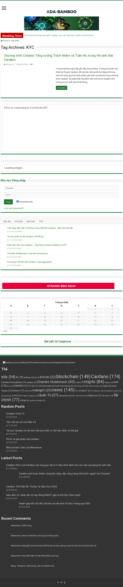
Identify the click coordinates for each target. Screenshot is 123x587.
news (63, 390)
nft (78, 391)
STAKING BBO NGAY (61, 286)
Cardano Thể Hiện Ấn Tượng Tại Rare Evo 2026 (31, 486)
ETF (30, 386)
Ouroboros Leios (112, 391)
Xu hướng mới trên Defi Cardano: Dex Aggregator (29, 262)
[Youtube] (64, 582)
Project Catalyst (29, 396)
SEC (75, 396)
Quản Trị (48, 395)
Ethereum (48, 386)
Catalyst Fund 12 (15, 413)
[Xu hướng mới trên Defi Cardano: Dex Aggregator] (3, 262)
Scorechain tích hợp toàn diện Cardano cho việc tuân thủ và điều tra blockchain (59, 35)
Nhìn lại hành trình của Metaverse (23, 447)
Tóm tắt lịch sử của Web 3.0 (21, 422)
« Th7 (4, 331)
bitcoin (48, 377)
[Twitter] (61, 582)
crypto (94, 381)
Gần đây (7, 221)
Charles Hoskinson (56, 382)
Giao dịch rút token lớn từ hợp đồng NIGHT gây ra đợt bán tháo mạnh (43, 495)
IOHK (28, 391)
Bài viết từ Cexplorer (57, 341)
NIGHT (86, 390)
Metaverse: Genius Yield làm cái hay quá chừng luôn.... (35, 535)
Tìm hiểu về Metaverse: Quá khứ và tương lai (27, 253)
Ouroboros (97, 391)
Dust (10, 386)
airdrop (29, 377)
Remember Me (26, 202)
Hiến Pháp (79, 386)
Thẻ (41, 221)
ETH (38, 386)
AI (19, 377)
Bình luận (31, 221)
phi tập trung (7, 396)
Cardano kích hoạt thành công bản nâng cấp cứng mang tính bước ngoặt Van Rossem (64, 473)
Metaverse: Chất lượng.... (22, 525)
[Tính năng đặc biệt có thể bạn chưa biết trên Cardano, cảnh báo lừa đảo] (3, 228)
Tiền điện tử (107, 396)
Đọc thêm (61, 88)
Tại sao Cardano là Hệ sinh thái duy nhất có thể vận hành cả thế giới (42, 430)
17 (11, 320)
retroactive (65, 395)
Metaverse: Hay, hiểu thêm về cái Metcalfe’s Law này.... (35, 556)
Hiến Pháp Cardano (93, 386)
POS (17, 395)
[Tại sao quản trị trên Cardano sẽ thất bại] (3, 236)
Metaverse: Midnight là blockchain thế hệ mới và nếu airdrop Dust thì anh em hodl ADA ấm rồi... (54, 545)
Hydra (106, 386)
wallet (34, 400)
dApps (109, 382)
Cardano (105, 376)
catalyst (31, 382)
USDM (24, 400)
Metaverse (10, 64)
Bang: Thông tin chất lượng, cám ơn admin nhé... (33, 566)
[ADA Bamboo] (61, 8)
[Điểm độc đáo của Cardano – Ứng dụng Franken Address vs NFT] (3, 245)
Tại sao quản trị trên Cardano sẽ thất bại (25, 236)
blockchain (73, 376)
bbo (37, 378)
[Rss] (58, 582)
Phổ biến (19, 221)
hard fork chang (64, 386)
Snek (82, 396)
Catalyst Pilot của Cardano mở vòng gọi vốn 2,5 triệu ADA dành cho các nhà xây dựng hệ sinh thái (58, 465)
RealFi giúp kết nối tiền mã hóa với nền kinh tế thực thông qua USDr (54, 503)
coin (79, 382)
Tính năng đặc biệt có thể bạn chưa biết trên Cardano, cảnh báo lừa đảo (40, 228)
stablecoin (93, 395)
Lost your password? (14, 208)
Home (6, 41)
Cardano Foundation (13, 382)
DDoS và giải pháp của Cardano (22, 439)
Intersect (17, 390)
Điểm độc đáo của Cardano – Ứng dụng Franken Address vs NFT (37, 245)
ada (8, 377)
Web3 (41, 401)
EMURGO (20, 386)
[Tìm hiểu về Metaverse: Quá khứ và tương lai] (3, 253)
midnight (42, 390)
